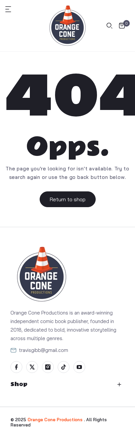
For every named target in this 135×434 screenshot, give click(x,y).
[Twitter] (32, 367)
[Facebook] (16, 367)
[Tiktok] (63, 367)
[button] (11, 9)
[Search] (109, 26)
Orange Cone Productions (56, 419)
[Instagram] (48, 367)
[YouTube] (79, 367)
